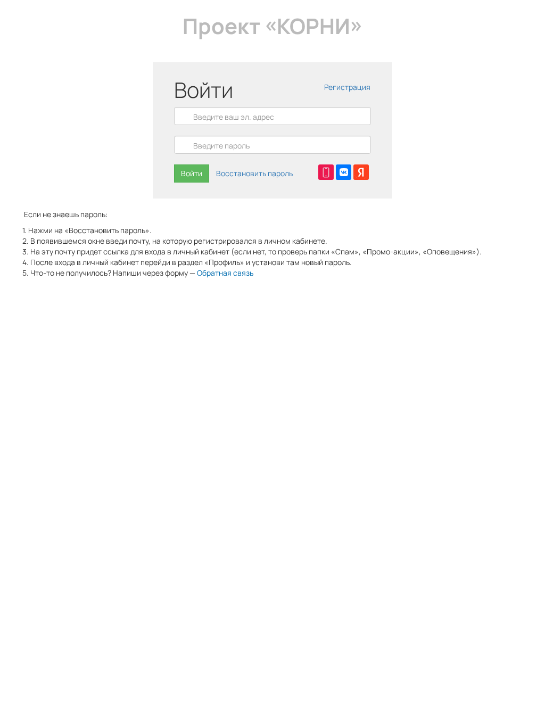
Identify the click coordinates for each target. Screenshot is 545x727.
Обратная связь (225, 273)
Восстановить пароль (254, 173)
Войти (191, 173)
